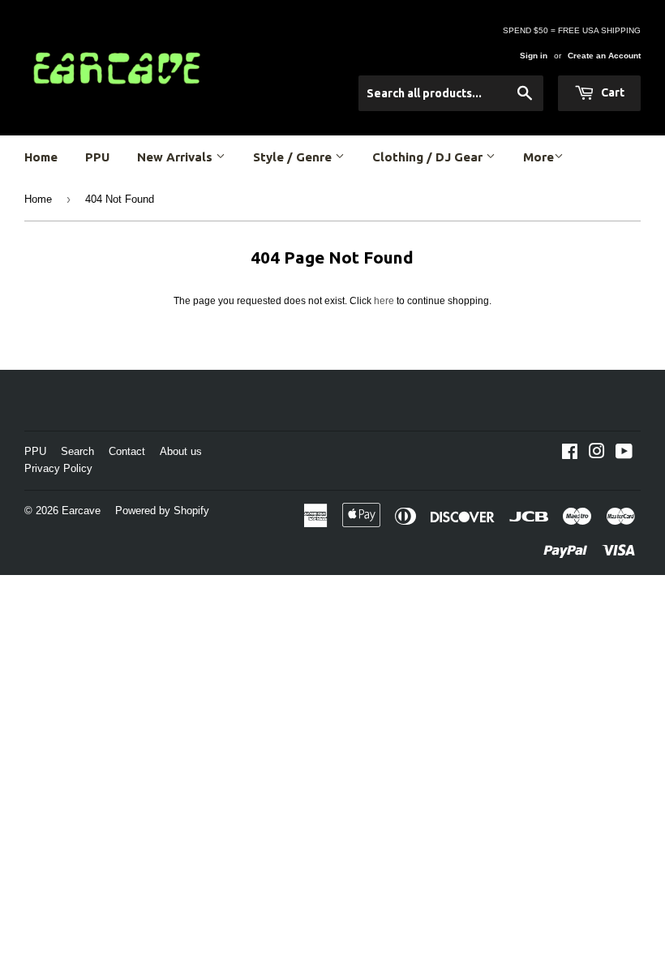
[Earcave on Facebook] (569, 454)
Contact (127, 451)
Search (77, 451)
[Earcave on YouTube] (624, 454)
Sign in (533, 55)
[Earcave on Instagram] (597, 454)
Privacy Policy (58, 468)
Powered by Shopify (162, 510)
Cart (611, 92)
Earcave (81, 510)
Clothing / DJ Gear (429, 157)
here (384, 301)
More (538, 157)
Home (41, 157)
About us (181, 451)
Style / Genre (294, 157)
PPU (97, 157)
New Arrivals (176, 157)
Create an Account (604, 55)
